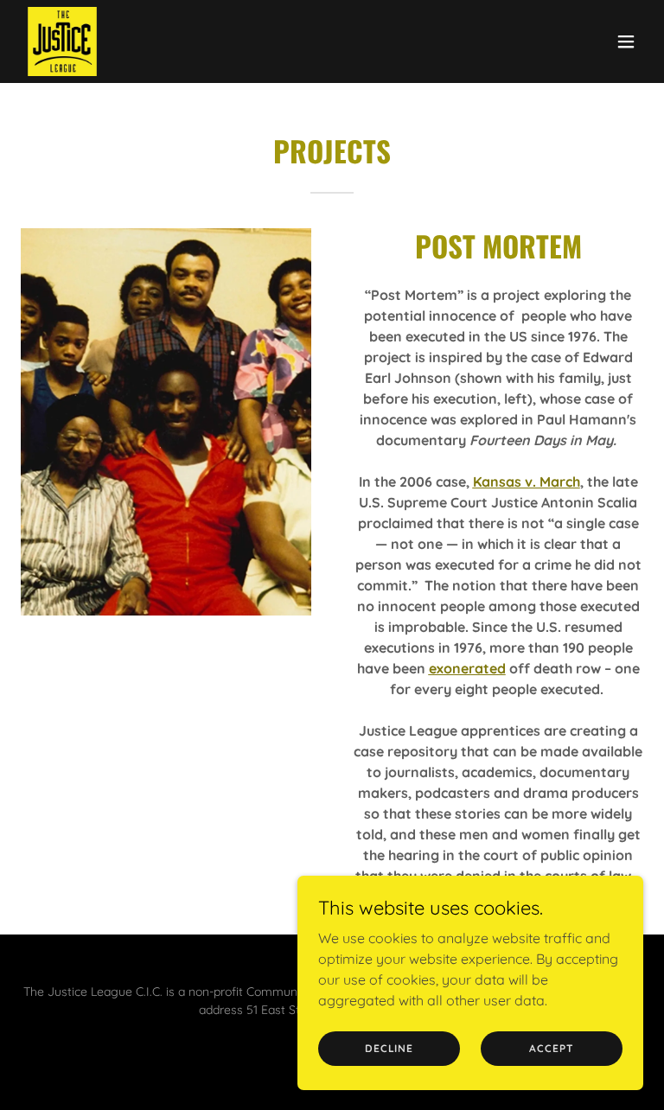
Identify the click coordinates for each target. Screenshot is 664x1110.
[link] (62, 41)
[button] (626, 41)
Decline (389, 1048)
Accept (551, 1048)
